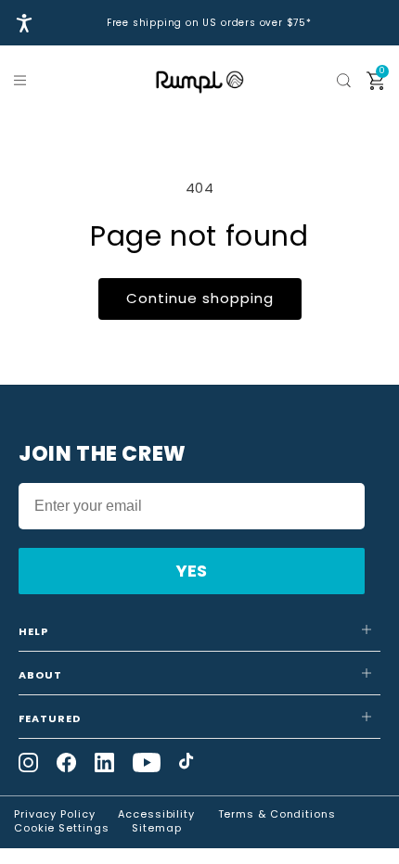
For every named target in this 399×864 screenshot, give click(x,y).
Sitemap (156, 827)
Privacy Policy (55, 814)
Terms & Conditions (277, 814)
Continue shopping (200, 298)
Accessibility (156, 814)
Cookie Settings (61, 827)
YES (191, 570)
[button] (23, 80)
